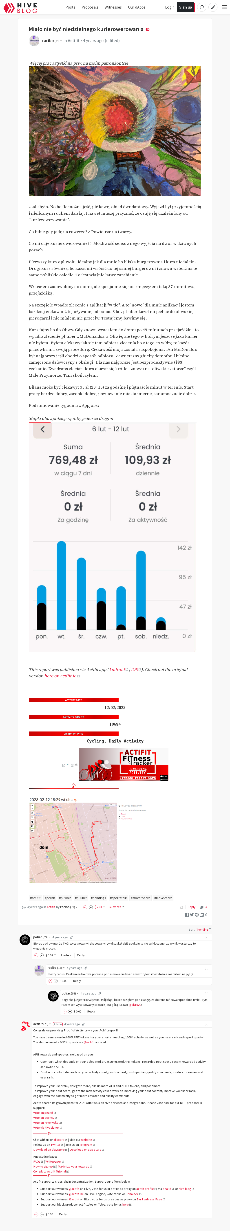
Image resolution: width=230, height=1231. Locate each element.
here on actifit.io (60, 676)
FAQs (36, 1161)
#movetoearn (140, 898)
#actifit (35, 898)
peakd (167, 1189)
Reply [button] (81, 955)
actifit (40, 1024)
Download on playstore (49, 1150)
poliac (40, 937)
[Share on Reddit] (197, 914)
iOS (134, 669)
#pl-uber (81, 898)
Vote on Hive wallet (46, 1123)
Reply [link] (191, 907)
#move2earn (163, 898)
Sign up (185, 7)
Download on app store (85, 1150)
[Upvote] (86, 907)
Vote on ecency (43, 1118)
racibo (51, 40)
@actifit (89, 1042)
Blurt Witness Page (149, 1199)
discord (59, 1140)
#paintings (98, 898)
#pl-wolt (65, 898)
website (86, 1140)
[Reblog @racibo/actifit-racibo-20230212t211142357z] (182, 907)
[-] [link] (207, 937)
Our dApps (136, 7)
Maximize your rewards (73, 1166)
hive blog (185, 1189)
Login (170, 7)
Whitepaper (53, 1161)
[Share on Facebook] (187, 914)
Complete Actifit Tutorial (49, 1171)
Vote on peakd (43, 1113)
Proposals (90, 7)
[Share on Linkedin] (202, 914)
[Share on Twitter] (192, 914)
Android (116, 669)
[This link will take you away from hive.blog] (63, 765)
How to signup (43, 1166)
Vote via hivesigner (46, 1127)
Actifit (74, 40)
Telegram (86, 1145)
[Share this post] (206, 914)
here (125, 1204)
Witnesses (113, 7)
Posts (70, 7)
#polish (50, 898)
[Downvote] (91, 907)
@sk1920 (135, 1005)
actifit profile (145, 1189)
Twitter (55, 1145)
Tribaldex (132, 1194)
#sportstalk (118, 898)
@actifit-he (76, 1194)
